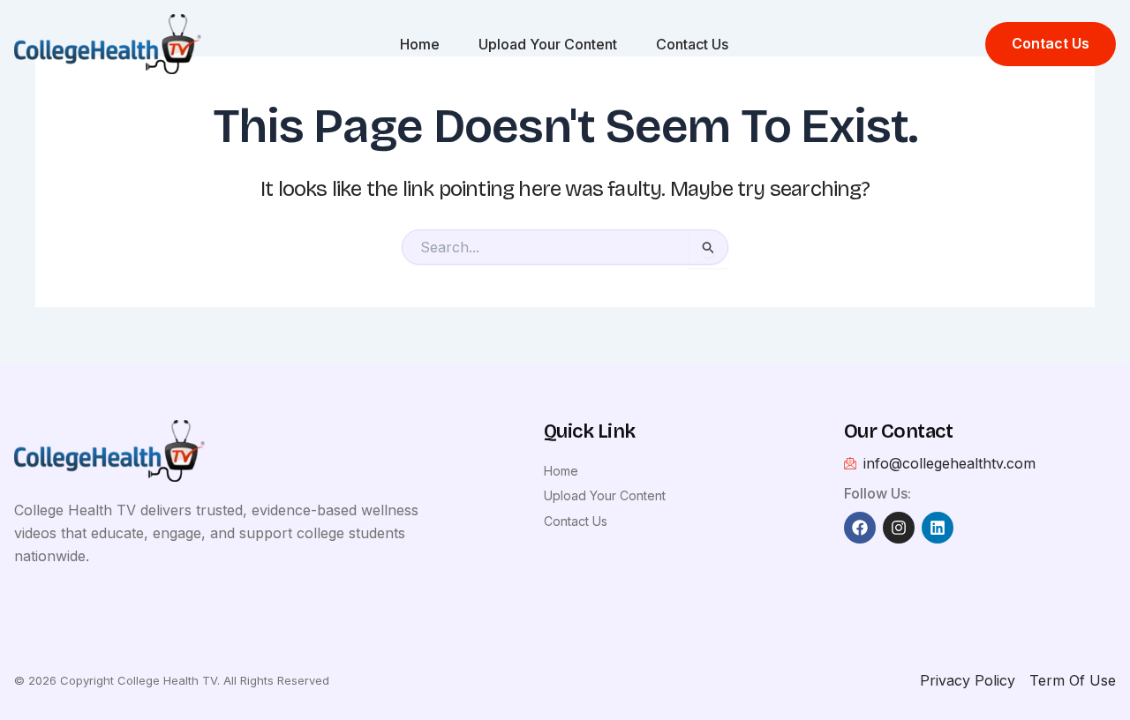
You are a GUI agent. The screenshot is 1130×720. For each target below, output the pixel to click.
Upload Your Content (547, 44)
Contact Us (692, 44)
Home (420, 44)
